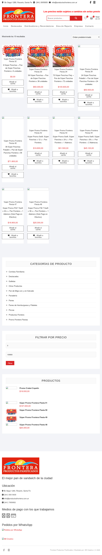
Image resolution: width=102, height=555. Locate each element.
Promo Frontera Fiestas (18, 319)
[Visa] (3, 515)
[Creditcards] (13, 515)
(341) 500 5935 (9, 494)
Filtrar (10, 363)
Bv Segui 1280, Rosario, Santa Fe (18, 2)
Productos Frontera (16, 314)
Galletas (12, 281)
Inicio (5, 26)
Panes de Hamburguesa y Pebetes (23, 305)
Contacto (89, 26)
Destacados (16, 26)
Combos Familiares (17, 271)
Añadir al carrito (12, 82)
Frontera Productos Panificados (61, 550)
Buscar (76, 18)
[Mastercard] (8, 515)
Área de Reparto (64, 26)
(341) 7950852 (9, 502)
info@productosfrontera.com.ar (64, 2)
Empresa (78, 26)
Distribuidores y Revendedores (39, 26)
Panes (11, 300)
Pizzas (11, 310)
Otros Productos (15, 286)
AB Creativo (89, 550)
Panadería (13, 295)
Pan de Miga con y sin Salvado (21, 290)
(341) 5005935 (41, 2)
